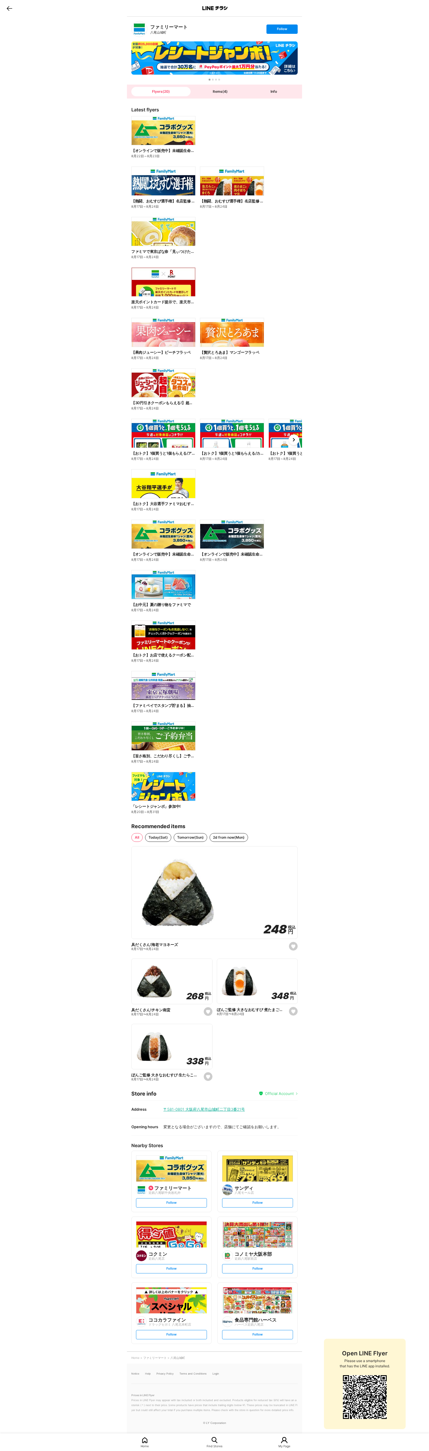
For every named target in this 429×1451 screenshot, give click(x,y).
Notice (135, 1373)
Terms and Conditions (193, 1373)
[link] (139, 29)
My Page (284, 1446)
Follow (282, 30)
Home (145, 1446)
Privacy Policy (165, 1373)
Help (148, 1373)
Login (215, 1373)
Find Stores (214, 1446)
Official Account (279, 1093)
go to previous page (9, 8)
